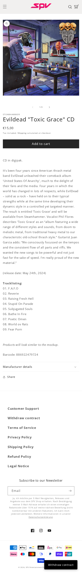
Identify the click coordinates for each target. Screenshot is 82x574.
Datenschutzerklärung (41, 517)
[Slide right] (49, 107)
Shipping (22, 133)
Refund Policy (19, 456)
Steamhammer (11, 114)
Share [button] (11, 377)
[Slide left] (32, 107)
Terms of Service (22, 427)
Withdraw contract (24, 418)
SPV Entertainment (34, 567)
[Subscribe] (70, 490)
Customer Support (23, 408)
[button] (5, 6)
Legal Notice (18, 466)
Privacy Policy (20, 437)
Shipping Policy (21, 447)
